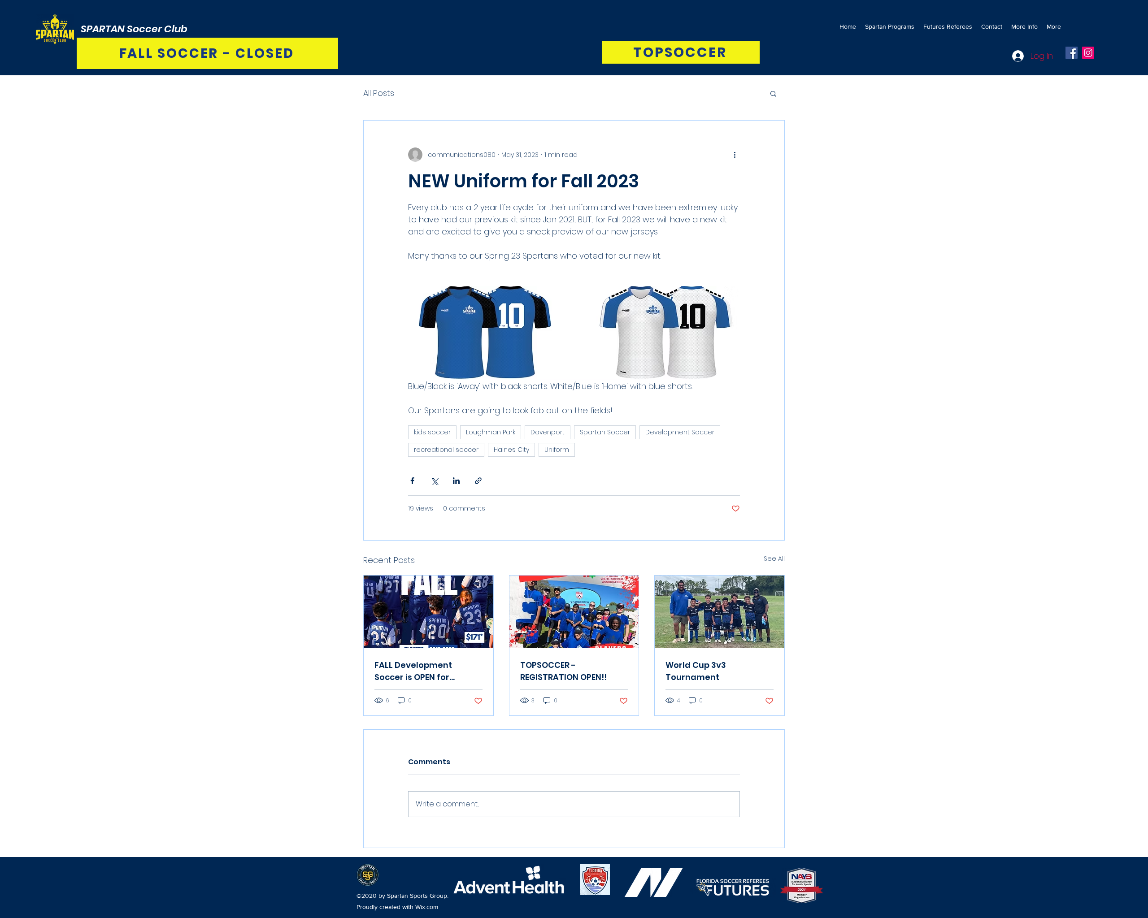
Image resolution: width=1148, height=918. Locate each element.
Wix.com (426, 906)
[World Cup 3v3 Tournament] (719, 612)
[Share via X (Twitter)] (434, 480)
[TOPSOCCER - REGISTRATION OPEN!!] (574, 612)
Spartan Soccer (605, 432)
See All (774, 558)
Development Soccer (679, 432)
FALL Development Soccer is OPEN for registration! (413, 671)
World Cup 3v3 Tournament (695, 671)
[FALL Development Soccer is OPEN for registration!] (428, 612)
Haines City (511, 449)
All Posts (378, 93)
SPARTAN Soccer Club (134, 29)
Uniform (556, 449)
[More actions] (734, 154)
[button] (773, 93)
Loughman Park (490, 432)
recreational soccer (446, 449)
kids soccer (432, 432)
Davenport (548, 432)
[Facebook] (1071, 53)
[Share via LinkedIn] (456, 480)
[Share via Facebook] (412, 480)
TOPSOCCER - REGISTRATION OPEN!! (563, 671)
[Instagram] (1088, 53)
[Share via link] (478, 480)
